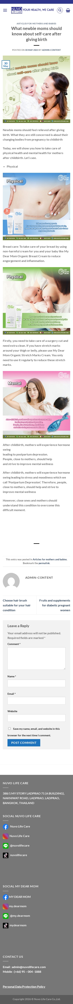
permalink (44, 563)
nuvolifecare (18, 855)
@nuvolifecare (20, 845)
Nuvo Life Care (20, 826)
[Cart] (68, 10)
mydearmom (17, 925)
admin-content (51, 50)
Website (12, 711)
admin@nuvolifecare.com (29, 967)
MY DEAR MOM (20, 896)
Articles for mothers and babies (36, 23)
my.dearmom (17, 906)
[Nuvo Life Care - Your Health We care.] (32, 10)
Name (11, 676)
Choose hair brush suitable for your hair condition (17, 605)
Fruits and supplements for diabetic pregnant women (54, 605)
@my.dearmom (20, 915)
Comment (14, 643)
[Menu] (5, 10)
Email (11, 693)
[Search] (60, 10)
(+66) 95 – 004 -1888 (27, 971)
